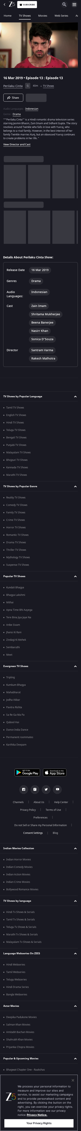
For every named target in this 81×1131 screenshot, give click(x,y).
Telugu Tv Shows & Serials (21, 928)
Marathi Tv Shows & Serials (22, 936)
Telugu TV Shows (16, 431)
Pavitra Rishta (14, 708)
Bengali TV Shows (16, 439)
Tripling (10, 679)
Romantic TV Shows (17, 536)
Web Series (61, 16)
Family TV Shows (15, 514)
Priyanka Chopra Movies (20, 1048)
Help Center (60, 803)
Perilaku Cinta (13, 84)
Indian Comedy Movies (19, 868)
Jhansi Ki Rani (13, 633)
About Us (37, 803)
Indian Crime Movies (18, 883)
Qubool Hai (12, 723)
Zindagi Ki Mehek (16, 641)
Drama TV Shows (16, 544)
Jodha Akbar (13, 701)
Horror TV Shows (16, 529)
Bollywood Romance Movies (22, 891)
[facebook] (22, 790)
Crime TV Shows (15, 521)
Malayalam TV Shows (18, 454)
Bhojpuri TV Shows (17, 461)
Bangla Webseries (16, 996)
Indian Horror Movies (18, 861)
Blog (53, 834)
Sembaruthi (13, 648)
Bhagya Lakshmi (15, 596)
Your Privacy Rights (39, 1123)
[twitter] (44, 790)
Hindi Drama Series (17, 988)
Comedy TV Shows (16, 506)
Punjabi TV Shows (16, 446)
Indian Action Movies (18, 876)
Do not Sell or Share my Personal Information (39, 826)
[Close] (72, 1080)
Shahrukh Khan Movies (19, 1041)
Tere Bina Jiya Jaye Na (18, 619)
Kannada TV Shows (17, 469)
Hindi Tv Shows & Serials (20, 913)
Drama (17, 112)
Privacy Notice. (37, 1114)
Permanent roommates (19, 738)
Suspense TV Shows (17, 566)
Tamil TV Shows (15, 409)
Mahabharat (13, 694)
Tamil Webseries (15, 973)
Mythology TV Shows (18, 559)
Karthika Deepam (16, 746)
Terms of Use (51, 811)
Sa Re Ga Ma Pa (15, 716)
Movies (42, 16)
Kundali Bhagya (15, 589)
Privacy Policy (26, 811)
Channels (16, 803)
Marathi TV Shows (16, 476)
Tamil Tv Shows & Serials (20, 921)
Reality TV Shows (16, 499)
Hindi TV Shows (15, 424)
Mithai (10, 604)
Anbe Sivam (13, 626)
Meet (9, 656)
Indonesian (31, 107)
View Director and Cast (17, 143)
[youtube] (56, 790)
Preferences (39, 819)
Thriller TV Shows (16, 551)
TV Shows (25, 16)
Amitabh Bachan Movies (20, 1033)
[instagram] (33, 790)
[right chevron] (8, 179)
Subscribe (29, 4)
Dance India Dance (17, 731)
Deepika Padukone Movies (21, 1018)
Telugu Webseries (16, 981)
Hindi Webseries (15, 966)
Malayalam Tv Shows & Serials (24, 943)
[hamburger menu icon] (74, 4)
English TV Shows (16, 416)
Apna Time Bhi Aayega (19, 611)
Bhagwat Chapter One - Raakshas (25, 1071)
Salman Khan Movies (18, 1026)
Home (7, 16)
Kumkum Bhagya (16, 686)
